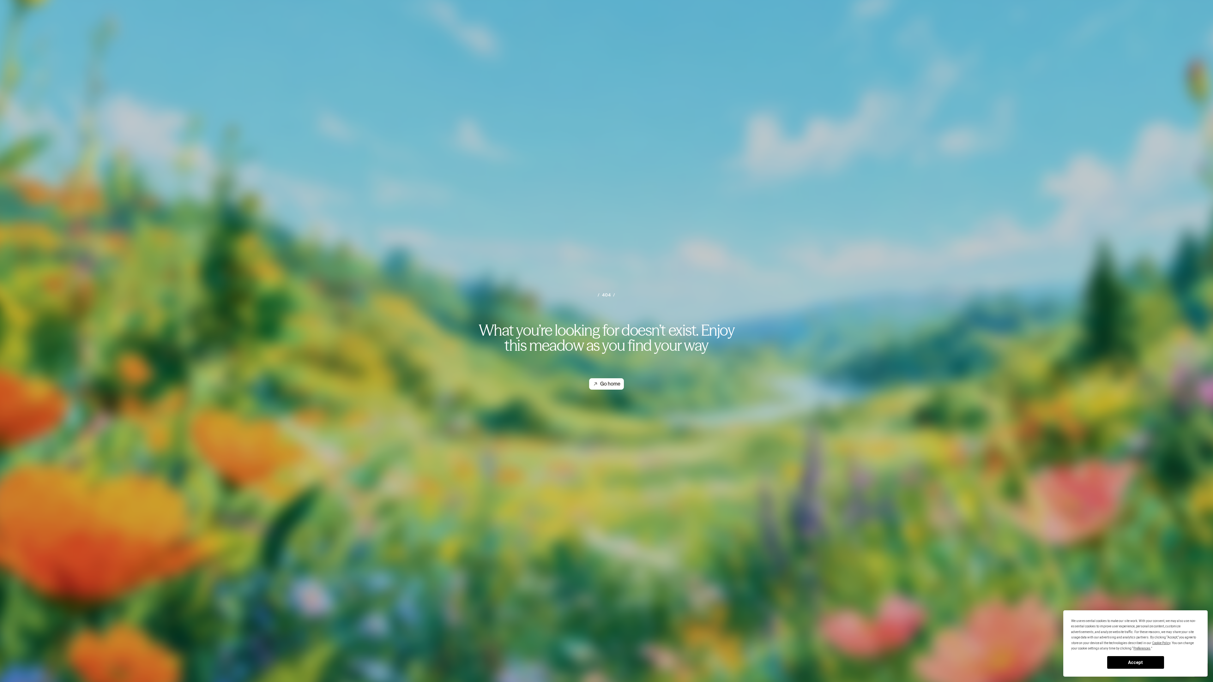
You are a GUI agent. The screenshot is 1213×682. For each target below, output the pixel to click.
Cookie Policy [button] (1161, 643)
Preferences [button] (1141, 648)
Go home (610, 384)
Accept (1135, 662)
